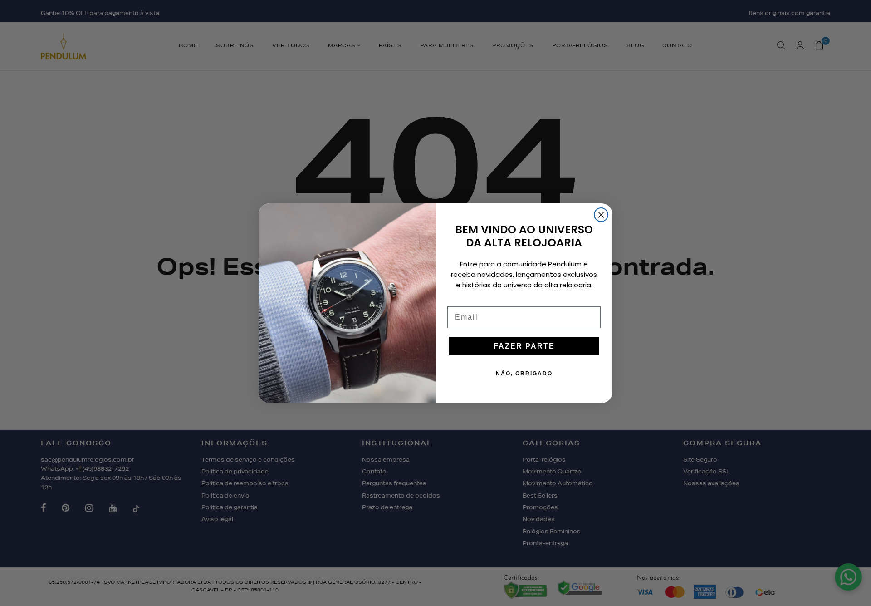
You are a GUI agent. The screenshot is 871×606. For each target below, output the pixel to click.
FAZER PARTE (524, 346)
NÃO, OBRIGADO (524, 373)
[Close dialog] (601, 215)
